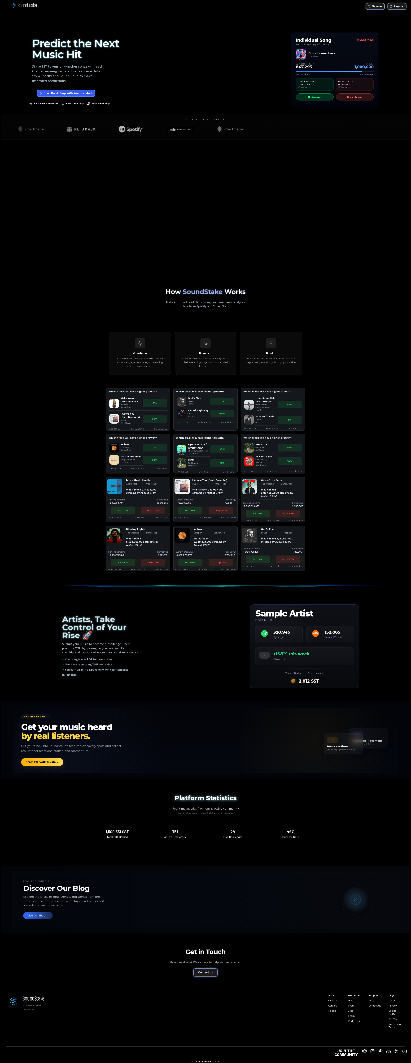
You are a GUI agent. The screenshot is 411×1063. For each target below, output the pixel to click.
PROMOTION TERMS (205, 119)
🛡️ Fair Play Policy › (206, 109)
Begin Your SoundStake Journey (205, 130)
